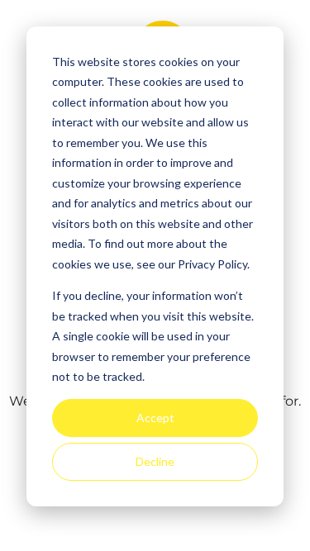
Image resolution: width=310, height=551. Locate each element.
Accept (155, 418)
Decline (155, 461)
